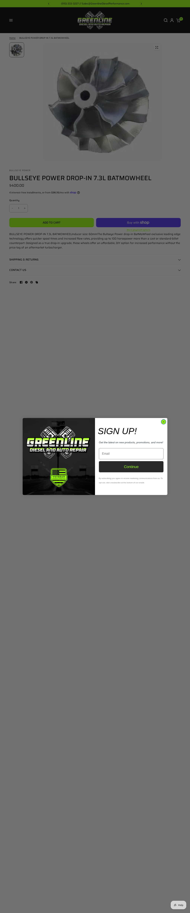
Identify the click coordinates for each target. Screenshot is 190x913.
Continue (131, 467)
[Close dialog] (163, 421)
